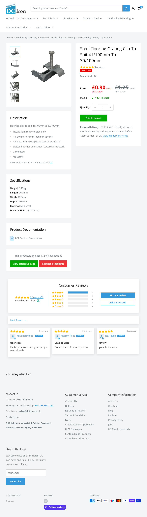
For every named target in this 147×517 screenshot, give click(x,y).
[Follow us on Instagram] (46, 501)
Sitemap (10, 501)
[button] (87, 67)
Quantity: (85, 107)
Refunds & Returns (75, 410)
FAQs (68, 420)
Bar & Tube (49, 18)
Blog (110, 410)
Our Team (113, 406)
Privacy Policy (115, 420)
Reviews (112, 415)
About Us (113, 401)
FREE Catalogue (73, 429)
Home (10, 37)
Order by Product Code (77, 438)
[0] (139, 8)
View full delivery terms (115, 135)
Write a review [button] (118, 295)
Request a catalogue (53, 263)
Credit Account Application (79, 424)
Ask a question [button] (117, 302)
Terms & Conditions (76, 415)
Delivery (69, 406)
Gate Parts (69, 18)
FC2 (50, 162)
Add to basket (93, 118)
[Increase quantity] (110, 107)
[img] (17, 331)
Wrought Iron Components (20, 18)
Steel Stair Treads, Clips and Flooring (57, 37)
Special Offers (42, 27)
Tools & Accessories (16, 27)
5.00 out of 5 (36, 297)
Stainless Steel (91, 18)
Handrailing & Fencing (119, 18)
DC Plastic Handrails (119, 429)
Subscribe (15, 481)
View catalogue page (24, 263)
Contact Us (71, 401)
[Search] (126, 8)
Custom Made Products (78, 434)
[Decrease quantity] (95, 107)
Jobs (110, 424)
